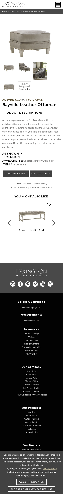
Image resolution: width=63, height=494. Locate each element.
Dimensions (12, 157)
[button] (49, 204)
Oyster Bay (15, 11)
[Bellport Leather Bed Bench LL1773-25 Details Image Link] (31, 226)
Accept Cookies (31, 481)
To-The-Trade (31, 340)
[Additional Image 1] (31, 40)
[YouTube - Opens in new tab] (42, 284)
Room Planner (31, 350)
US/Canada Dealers (31, 449)
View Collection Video (41, 187)
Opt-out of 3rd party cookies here (31, 489)
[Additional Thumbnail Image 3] (40, 71)
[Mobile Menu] (58, 5)
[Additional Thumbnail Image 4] (9, 86)
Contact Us (31, 374)
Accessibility (32, 432)
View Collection (19, 187)
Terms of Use (31, 381)
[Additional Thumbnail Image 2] (24, 67)
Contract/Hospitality (31, 347)
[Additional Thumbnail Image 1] (9, 67)
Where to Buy (40, 183)
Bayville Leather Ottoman (34, 11)
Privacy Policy (31, 378)
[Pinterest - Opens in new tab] (27, 284)
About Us (31, 371)
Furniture (31, 412)
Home (4, 11)
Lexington (34, 100)
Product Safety (31, 384)
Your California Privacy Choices (31, 394)
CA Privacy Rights (31, 388)
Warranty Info (31, 422)
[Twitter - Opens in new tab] (50, 284)
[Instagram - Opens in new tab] (12, 284)
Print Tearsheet (23, 183)
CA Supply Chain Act (31, 391)
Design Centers (31, 343)
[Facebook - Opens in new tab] (20, 284)
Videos (31, 337)
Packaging (31, 429)
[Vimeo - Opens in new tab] (35, 284)
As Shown (11, 153)
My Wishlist (31, 353)
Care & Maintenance (31, 425)
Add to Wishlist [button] (16, 174)
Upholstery (31, 415)
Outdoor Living (31, 418)
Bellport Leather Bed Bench (31, 230)
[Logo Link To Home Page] (13, 6)
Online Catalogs (31, 333)
